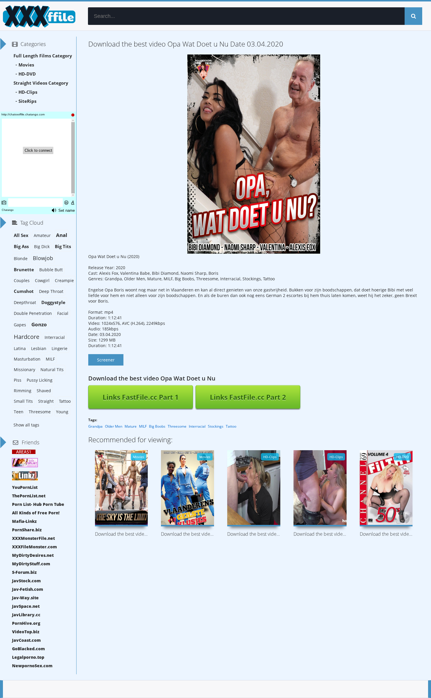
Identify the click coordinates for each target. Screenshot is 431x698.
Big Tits (63, 246)
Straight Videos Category (40, 83)
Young (62, 411)
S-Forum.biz (24, 572)
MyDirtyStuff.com (31, 563)
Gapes (20, 324)
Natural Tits (52, 369)
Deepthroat (25, 302)
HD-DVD (27, 74)
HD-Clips (27, 92)
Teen (18, 411)
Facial (62, 313)
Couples (22, 280)
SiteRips (27, 101)
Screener (106, 360)
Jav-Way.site (25, 597)
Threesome (177, 426)
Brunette (24, 270)
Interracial (197, 426)
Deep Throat (51, 291)
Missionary (24, 369)
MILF (143, 426)
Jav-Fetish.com (27, 589)
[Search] (413, 16)
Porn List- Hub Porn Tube (38, 504)
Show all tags (26, 425)
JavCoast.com (26, 640)
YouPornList (25, 487)
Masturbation (27, 359)
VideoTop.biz (25, 631)
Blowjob (43, 258)
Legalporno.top (28, 657)
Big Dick (42, 246)
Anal (61, 235)
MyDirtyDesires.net (33, 555)
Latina (20, 348)
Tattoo (231, 426)
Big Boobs (157, 426)
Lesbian (38, 348)
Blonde (21, 258)
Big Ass (21, 246)
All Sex (21, 235)
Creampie (64, 280)
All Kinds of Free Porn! (36, 513)
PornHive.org (26, 623)
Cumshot (24, 291)
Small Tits (23, 401)
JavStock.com (26, 580)
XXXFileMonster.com (34, 546)
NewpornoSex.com (32, 665)
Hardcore (26, 337)
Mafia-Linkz (24, 521)
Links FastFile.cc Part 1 (141, 397)
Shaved (44, 390)
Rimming (22, 390)
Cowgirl (42, 280)
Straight (46, 401)
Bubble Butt (51, 269)
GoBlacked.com (28, 648)
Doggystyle (53, 302)
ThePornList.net (28, 496)
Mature (131, 426)
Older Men (113, 426)
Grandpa (95, 426)
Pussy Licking (39, 380)
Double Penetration (33, 313)
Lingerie (59, 348)
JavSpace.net (26, 606)
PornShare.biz (27, 530)
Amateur (42, 235)
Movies (26, 65)
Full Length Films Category (42, 56)
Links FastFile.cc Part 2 (248, 397)
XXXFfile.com (38, 16)
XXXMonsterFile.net (33, 538)
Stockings (215, 426)
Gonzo (39, 324)
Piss (17, 380)
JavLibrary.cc (26, 614)
